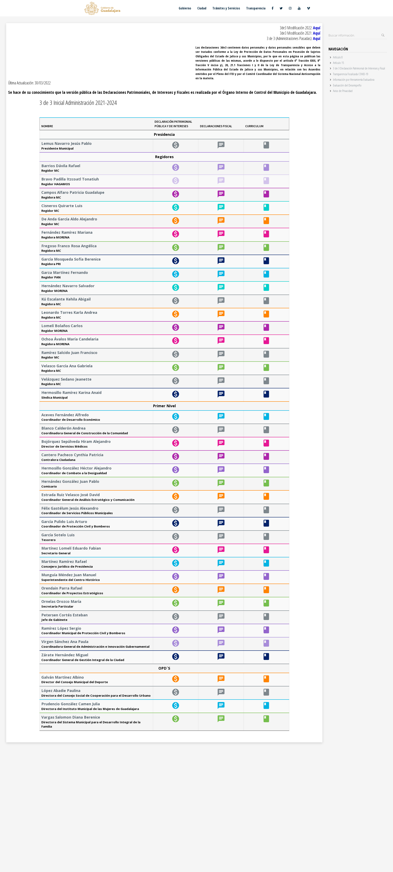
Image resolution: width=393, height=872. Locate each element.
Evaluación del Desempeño (347, 85)
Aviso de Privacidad (342, 91)
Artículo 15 (338, 63)
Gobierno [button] (185, 8)
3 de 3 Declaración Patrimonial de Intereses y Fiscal (359, 68)
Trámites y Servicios (226, 8)
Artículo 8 (338, 57)
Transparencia (255, 8)
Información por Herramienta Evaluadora (353, 79)
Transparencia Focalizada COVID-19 (350, 74)
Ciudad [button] (201, 8)
